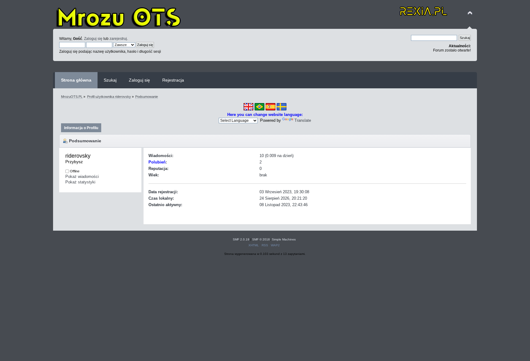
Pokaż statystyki (80, 182)
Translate (302, 120)
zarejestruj (118, 38)
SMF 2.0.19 (241, 239)
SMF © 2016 (261, 239)
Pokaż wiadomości (82, 176)
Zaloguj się (93, 38)
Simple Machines (284, 239)
